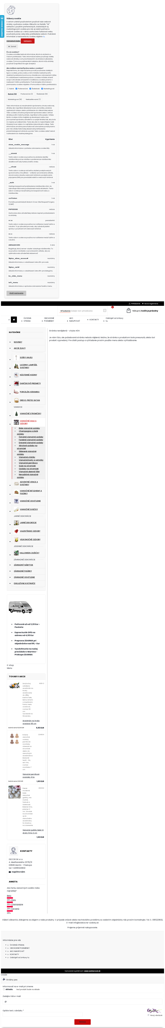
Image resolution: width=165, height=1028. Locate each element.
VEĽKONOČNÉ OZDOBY (30, 539)
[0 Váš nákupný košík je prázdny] (142, 311)
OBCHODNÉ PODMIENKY (49, 319)
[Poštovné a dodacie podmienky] (20, 613)
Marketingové (49, 89)
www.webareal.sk (92, 971)
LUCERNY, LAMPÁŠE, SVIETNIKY (28, 366)
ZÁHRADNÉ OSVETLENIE (24, 577)
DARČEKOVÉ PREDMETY (30, 383)
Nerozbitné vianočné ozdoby (27, 476)
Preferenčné (23, 89)
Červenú (15, 908)
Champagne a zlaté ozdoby (27, 432)
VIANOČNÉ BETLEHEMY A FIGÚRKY (31, 492)
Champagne (17, 904)
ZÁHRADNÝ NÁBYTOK (23, 565)
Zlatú (13, 900)
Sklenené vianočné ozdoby (26, 453)
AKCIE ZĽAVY (19, 348)
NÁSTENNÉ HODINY (28, 375)
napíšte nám (18, 871)
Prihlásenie (135, 303)
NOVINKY (18, 342)
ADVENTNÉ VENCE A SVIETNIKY (29, 483)
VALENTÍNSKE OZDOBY (30, 531)
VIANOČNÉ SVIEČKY (29, 509)
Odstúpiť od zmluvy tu (114, 319)
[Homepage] (14, 319)
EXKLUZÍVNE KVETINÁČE (24, 583)
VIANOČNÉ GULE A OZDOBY (28, 422)
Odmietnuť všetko (13, 41)
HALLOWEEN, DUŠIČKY (29, 553)
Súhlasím (28, 41)
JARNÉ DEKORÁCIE (28, 522)
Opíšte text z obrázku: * (13, 1010)
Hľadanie (65, 311)
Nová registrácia (151, 303)
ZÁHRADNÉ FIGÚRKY (23, 571)
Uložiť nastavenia (16, 293)
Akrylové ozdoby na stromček (27, 447)
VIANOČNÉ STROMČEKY (30, 413)
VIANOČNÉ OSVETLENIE (30, 501)
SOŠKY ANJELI (26, 357)
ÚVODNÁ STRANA (27, 319)
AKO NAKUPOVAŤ (74, 319)
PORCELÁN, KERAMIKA (29, 392)
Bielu (9, 895)
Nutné (11, 89)
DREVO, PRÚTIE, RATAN (30, 400)
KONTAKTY (94, 319)
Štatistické (36, 89)
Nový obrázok (156, 1015)
